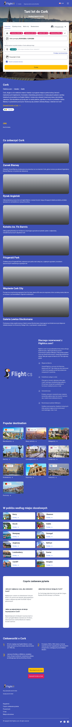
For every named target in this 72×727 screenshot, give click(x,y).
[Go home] (9, 686)
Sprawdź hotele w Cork (10, 105)
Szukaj (15, 517)
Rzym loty (29, 477)
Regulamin (6, 704)
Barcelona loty (7, 441)
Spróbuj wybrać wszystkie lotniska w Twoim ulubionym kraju (19, 45)
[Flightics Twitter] (61, 722)
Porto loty (6, 495)
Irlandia (16, 89)
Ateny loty (51, 477)
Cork (22, 89)
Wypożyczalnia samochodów (31, 4)
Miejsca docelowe (8, 714)
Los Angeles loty (31, 459)
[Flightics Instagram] (64, 722)
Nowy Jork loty (30, 441)
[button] (68, 3)
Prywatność (6, 709)
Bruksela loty (7, 477)
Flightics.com (7, 89)
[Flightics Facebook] (68, 722)
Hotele (19, 4)
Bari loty (5, 459)
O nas (4, 711)
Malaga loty (51, 441)
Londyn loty (51, 459)
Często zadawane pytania (11, 706)
